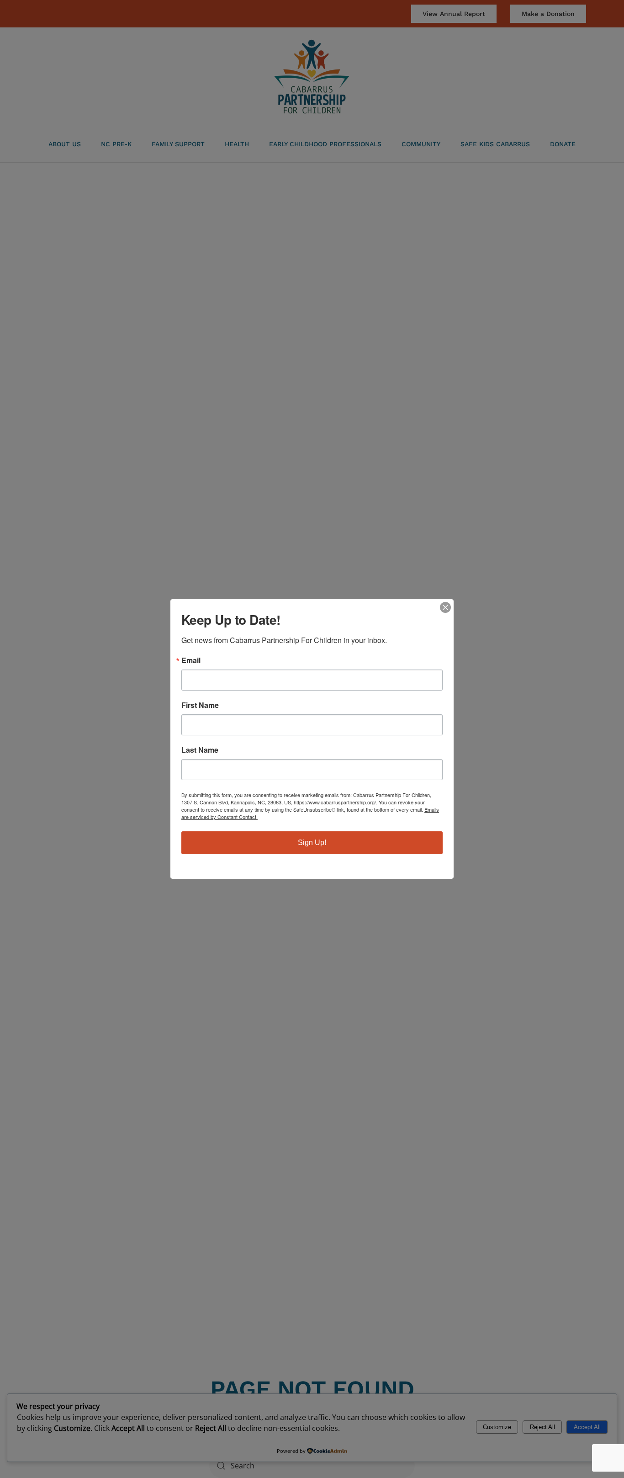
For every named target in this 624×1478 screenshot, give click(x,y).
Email (191, 660)
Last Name (199, 750)
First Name (200, 705)
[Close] (445, 607)
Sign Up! (312, 842)
